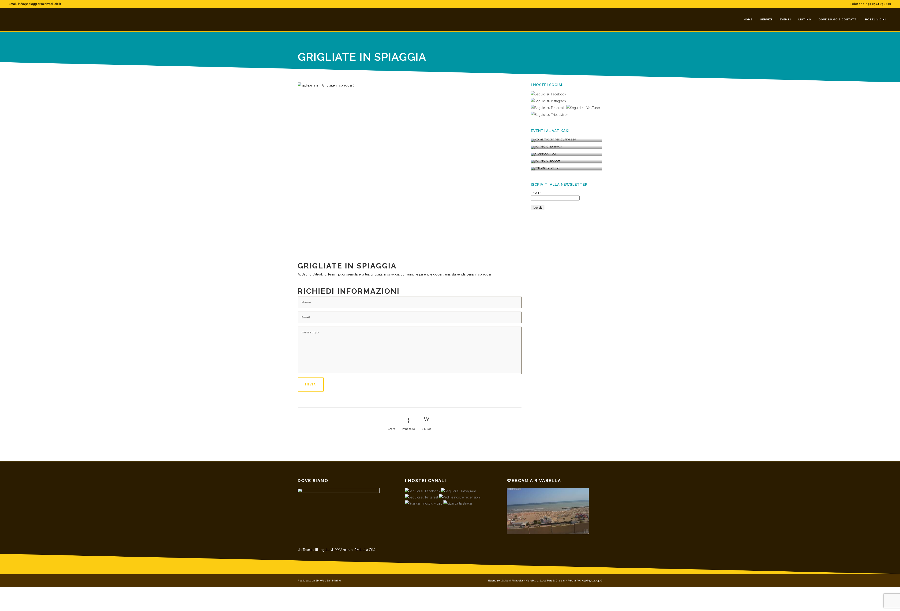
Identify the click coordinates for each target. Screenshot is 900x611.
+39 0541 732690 (878, 4)
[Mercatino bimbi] (566, 168)
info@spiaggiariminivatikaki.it (39, 4)
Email (536, 193)
